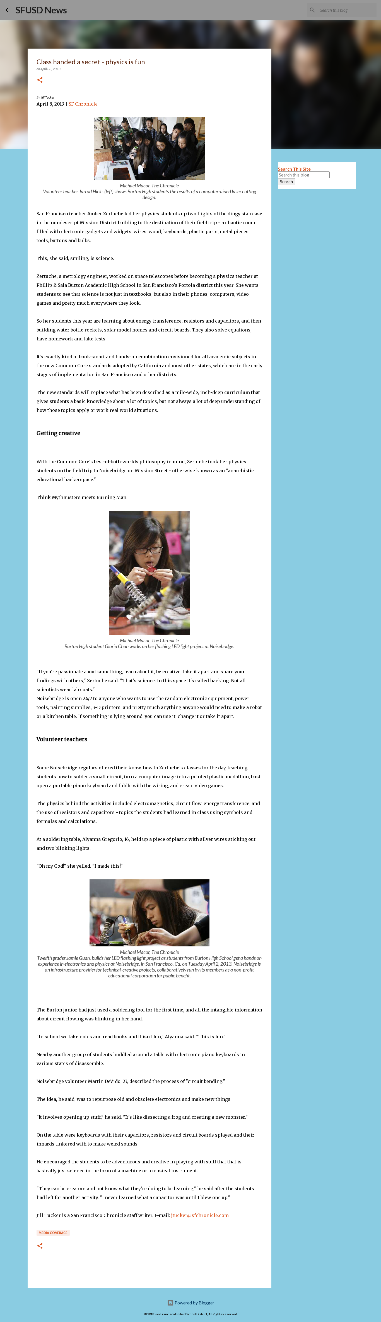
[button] (40, 80)
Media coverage (53, 1233)
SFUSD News (41, 9)
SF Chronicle (83, 104)
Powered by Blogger (194, 1302)
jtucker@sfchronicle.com (200, 1215)
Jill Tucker (47, 97)
